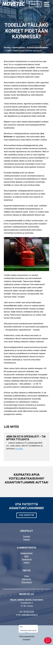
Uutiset (26, 562)
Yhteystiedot (26, 582)
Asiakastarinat (26, 553)
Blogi (26, 556)
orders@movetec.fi (29, 615)
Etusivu (7, 47)
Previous (8, 443)
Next (44, 443)
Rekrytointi (26, 579)
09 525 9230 (29, 611)
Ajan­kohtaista (18, 47)
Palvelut (26, 539)
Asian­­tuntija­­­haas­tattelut (37, 47)
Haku (33, 4)
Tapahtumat (26, 559)
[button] (46, 4)
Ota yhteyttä (26, 515)
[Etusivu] (13, 4)
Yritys (26, 576)
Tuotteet (26, 536)
